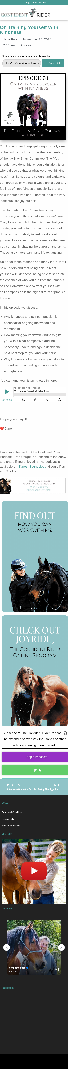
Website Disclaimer (11, 825)
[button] (65, 13)
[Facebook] (44, 1060)
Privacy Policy (9, 819)
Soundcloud (37, 466)
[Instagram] (62, 1060)
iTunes (23, 466)
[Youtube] (53, 1060)
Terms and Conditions (12, 812)
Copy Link (54, 63)
